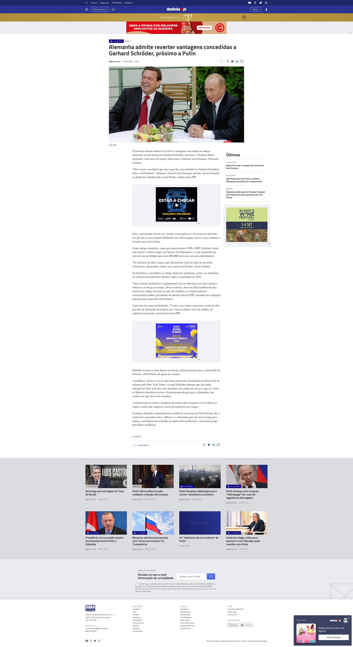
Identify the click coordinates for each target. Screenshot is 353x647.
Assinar (256, 9)
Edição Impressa (187, 625)
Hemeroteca (185, 628)
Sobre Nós (232, 611)
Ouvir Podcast (334, 637)
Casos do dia (138, 622)
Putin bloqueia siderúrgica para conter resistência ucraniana (198, 493)
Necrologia (185, 620)
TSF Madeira (117, 2)
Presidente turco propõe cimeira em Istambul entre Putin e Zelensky (104, 540)
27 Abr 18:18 (243, 549)
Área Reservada (187, 622)
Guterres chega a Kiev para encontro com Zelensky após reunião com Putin (243, 540)
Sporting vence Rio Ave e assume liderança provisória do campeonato (244, 180)
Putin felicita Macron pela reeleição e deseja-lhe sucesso (150, 493)
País (134, 611)
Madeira (136, 609)
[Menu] (86, 9)
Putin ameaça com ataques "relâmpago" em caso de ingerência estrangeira (242, 494)
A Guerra (136, 436)
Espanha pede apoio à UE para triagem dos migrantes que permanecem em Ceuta (245, 194)
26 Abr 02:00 (184, 545)
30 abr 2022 (131, 61)
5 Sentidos (137, 620)
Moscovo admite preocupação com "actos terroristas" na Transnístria (150, 540)
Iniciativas (129, 2)
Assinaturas (185, 611)
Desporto (137, 617)
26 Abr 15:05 (103, 549)
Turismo (94, 2)
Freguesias (104, 2)
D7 (86, 2)
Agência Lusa (90, 499)
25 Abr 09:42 (150, 499)
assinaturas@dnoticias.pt (96, 628)
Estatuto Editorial (235, 609)
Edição (100, 9)
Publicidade (185, 614)
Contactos (232, 614)
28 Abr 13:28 (150, 549)
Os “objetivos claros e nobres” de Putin (198, 539)
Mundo (136, 614)
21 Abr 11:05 (103, 499)
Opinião (136, 625)
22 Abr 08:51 (197, 499)
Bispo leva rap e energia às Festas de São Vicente (245, 167)
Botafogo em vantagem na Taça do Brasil (104, 493)
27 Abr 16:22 (243, 502)
